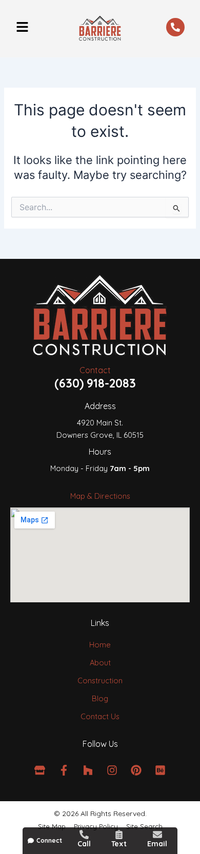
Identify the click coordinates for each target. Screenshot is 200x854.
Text (119, 843)
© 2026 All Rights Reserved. (100, 813)
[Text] (119, 834)
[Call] (84, 834)
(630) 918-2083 (95, 383)
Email (157, 843)
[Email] (157, 834)
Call (84, 843)
